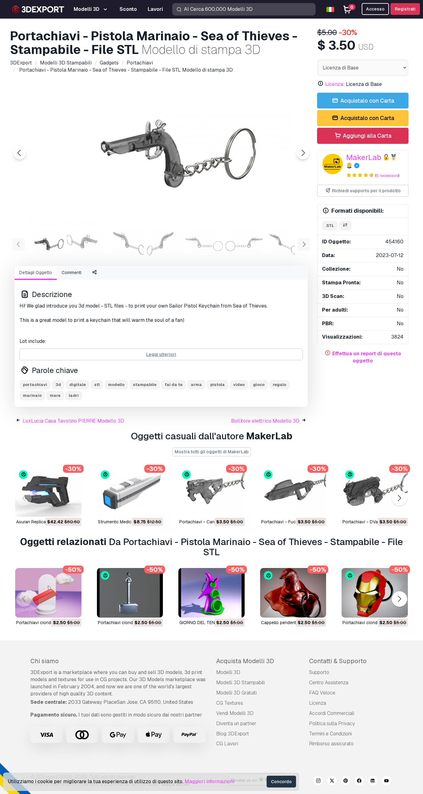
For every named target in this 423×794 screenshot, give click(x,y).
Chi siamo (44, 661)
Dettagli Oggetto (35, 272)
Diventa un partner (236, 723)
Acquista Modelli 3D (245, 661)
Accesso (375, 9)
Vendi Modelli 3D (235, 713)
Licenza (317, 703)
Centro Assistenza (328, 682)
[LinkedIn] (373, 781)
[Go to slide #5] (204, 244)
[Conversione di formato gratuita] (345, 225)
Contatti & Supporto (338, 661)
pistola (217, 384)
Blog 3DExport (232, 733)
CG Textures (229, 703)
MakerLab (363, 157)
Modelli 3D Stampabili (240, 682)
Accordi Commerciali (331, 713)
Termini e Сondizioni (330, 733)
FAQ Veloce (322, 693)
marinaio (32, 395)
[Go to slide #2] (85, 244)
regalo (279, 384)
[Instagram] (318, 781)
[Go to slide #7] (283, 244)
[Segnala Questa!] (72, 508)
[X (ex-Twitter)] (332, 781)
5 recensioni (387, 175)
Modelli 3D (228, 672)
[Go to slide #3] (125, 244)
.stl (329, 225)
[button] (399, 498)
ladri (74, 395)
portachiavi (35, 384)
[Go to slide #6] (244, 244)
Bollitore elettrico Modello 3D (265, 421)
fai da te (173, 384)
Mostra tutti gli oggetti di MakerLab (212, 452)
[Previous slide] (19, 152)
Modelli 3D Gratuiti (236, 693)
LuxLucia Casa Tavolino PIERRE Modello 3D (73, 421)
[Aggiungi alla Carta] (59, 508)
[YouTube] (386, 781)
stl (97, 384)
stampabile (144, 384)
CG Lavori (227, 743)
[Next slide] (302, 152)
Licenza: (335, 84)
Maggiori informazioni (209, 781)
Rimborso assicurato (331, 743)
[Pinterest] (345, 781)
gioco (258, 384)
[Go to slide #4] (164, 244)
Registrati (405, 9)
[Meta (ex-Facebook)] (359, 781)
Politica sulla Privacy (332, 723)
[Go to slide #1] (45, 244)
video (239, 384)
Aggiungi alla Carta (366, 135)
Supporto (319, 672)
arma (196, 384)
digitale (77, 384)
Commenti (71, 272)
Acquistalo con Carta (366, 100)
